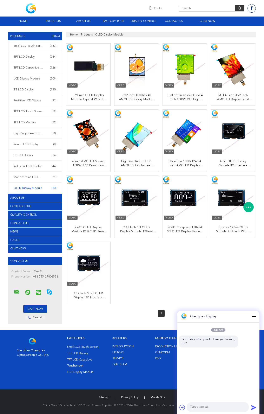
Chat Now (207, 21)
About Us (83, 21)
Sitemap (104, 397)
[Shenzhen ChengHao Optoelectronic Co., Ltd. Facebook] (252, 8)
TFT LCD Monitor (35, 122)
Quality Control (144, 21)
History (118, 352)
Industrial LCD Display (35, 166)
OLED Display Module (35, 188)
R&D (158, 358)
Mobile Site (158, 397)
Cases (14, 240)
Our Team (119, 364)
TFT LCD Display (35, 56)
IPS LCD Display (35, 89)
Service (118, 358)
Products (53, 21)
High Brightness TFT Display (35, 133)
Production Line (167, 346)
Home (23, 21)
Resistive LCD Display (35, 100)
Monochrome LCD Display (35, 177)
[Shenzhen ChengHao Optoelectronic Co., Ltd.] (17, 291)
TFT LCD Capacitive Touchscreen (35, 67)
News (14, 231)
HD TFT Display (35, 155)
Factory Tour (113, 21)
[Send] (253, 407)
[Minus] (253, 316)
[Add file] (182, 407)
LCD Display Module (35, 78)
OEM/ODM (162, 352)
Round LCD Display (35, 144)
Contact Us (174, 21)
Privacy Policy (129, 397)
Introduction (123, 346)
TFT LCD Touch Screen (35, 111)
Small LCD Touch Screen (35, 45)
